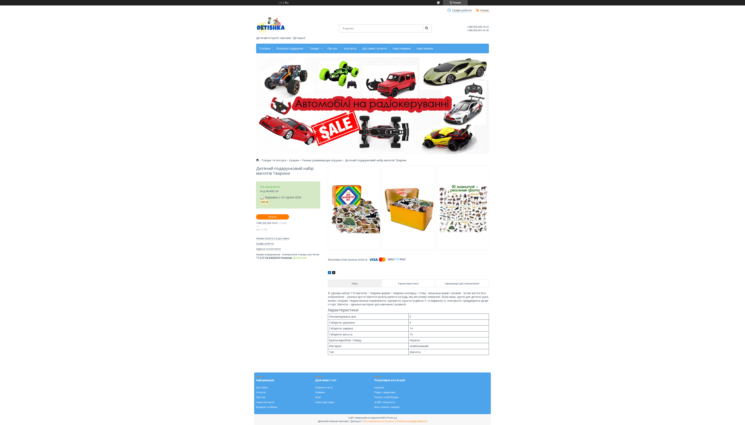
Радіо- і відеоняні (385, 392)
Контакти (350, 48)
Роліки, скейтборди (386, 397)
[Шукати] (426, 28)
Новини (320, 392)
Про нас (332, 48)
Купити (273, 216)
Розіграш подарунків (289, 48)
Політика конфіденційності (412, 421)
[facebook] (329, 273)
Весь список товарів (386, 407)
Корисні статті (324, 387)
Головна (264, 48)
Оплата (260, 392)
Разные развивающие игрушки (322, 160)
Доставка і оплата (374, 48)
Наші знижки (425, 48)
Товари (314, 48)
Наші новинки (402, 48)
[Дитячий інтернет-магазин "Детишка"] (270, 25)
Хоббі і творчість (384, 402)
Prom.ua (392, 417)
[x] (333, 273)
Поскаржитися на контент (379, 421)
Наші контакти (265, 402)
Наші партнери (324, 402)
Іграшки (294, 160)
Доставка (262, 387)
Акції (318, 397)
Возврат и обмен (266, 407)
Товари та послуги (274, 160)
